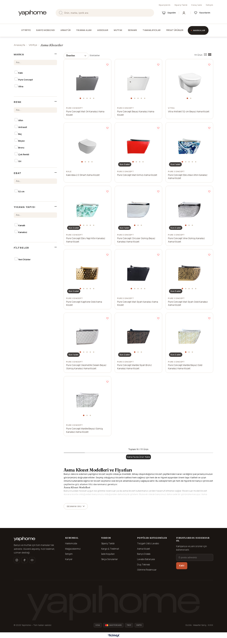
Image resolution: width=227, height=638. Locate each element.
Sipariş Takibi (180, 5)
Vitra (20, 86)
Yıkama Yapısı (24, 207)
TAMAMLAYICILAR (152, 30)
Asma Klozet (143, 548)
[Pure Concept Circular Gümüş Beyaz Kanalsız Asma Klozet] (138, 209)
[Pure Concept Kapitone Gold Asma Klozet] (87, 273)
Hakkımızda (71, 543)
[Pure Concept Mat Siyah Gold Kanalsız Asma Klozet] (189, 273)
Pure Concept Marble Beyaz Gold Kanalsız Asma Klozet (185, 367)
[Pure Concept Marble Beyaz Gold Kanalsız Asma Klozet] (189, 336)
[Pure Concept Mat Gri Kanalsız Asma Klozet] (87, 82)
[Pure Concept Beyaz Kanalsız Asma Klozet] (138, 82)
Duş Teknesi (143, 564)
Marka (19, 54)
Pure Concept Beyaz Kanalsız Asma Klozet (135, 113)
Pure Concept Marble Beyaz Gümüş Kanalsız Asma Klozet (84, 430)
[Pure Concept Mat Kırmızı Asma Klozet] (138, 146)
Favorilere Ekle (107, 64)
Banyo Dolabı (144, 553)
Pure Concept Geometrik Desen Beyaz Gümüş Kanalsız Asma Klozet (86, 367)
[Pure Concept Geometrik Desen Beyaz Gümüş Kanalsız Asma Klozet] (87, 336)
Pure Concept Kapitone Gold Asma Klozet (84, 303)
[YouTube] (32, 560)
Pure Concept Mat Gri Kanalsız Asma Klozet (85, 113)
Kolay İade (196, 5)
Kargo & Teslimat (110, 548)
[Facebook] (24, 560)
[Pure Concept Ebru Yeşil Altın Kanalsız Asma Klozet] (87, 209)
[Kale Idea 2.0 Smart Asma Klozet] (87, 146)
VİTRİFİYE (26, 30)
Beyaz (21, 140)
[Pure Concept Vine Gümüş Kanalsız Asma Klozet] (189, 209)
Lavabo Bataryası (146, 559)
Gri (19, 161)
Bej (20, 133)
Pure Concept (25, 79)
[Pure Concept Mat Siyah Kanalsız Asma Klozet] (138, 273)
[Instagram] (17, 560)
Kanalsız (22, 232)
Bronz (21, 147)
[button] (81, 98)
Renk (18, 102)
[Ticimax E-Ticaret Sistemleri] (113, 635)
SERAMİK (132, 30)
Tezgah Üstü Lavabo (148, 543)
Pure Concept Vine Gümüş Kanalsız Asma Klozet (186, 240)
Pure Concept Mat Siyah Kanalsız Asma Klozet (137, 303)
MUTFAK (118, 30)
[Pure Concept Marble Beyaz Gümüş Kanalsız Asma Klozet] (87, 399)
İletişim (209, 5)
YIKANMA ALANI (84, 30)
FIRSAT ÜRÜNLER (174, 30)
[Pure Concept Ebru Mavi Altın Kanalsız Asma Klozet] (189, 146)
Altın (20, 120)
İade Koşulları (108, 553)
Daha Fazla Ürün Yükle (138, 456)
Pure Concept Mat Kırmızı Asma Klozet (137, 175)
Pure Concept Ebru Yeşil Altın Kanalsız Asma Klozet (85, 240)
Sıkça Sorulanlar (109, 559)
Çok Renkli (23, 154)
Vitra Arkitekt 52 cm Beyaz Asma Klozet (188, 111)
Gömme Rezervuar (147, 569)
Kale (20, 72)
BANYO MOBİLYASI (45, 30)
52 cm (21, 191)
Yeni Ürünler (24, 259)
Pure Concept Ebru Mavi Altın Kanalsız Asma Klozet (187, 177)
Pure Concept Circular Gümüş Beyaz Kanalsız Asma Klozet (136, 240)
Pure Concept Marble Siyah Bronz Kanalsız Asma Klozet (134, 367)
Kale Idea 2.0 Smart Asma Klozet (83, 175)
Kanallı (21, 225)
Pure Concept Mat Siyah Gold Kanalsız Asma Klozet (188, 303)
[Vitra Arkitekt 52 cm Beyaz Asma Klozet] (189, 82)
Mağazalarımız (73, 548)
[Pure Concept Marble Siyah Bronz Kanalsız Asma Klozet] (138, 336)
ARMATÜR (65, 30)
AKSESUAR (102, 30)
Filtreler (21, 247)
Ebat (17, 173)
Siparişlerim (164, 5)
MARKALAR (199, 30)
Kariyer (68, 559)
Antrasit (22, 127)
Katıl (181, 565)
